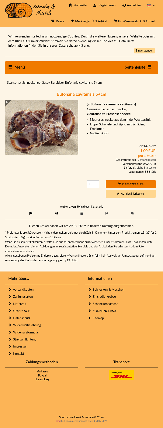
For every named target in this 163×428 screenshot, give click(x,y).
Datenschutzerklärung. (74, 45)
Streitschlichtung (23, 339)
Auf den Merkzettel (132, 193)
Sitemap (97, 318)
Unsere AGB (20, 311)
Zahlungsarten (22, 296)
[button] (151, 5)
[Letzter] (132, 213)
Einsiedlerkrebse (103, 296)
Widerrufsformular (25, 332)
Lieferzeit (18, 304)
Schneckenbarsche (104, 304)
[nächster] (107, 213)
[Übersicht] (81, 213)
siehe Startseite (146, 168)
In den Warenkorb (132, 184)
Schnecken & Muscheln (108, 289)
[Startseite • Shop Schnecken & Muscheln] (30, 9)
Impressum (19, 346)
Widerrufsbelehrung (26, 325)
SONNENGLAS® (103, 311)
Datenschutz (20, 318)
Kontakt (17, 353)
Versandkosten (147, 160)
